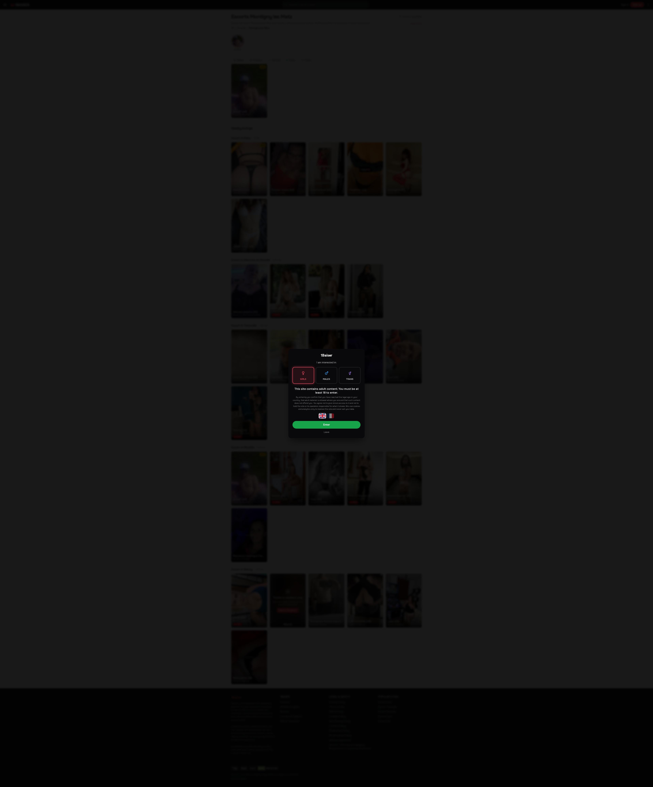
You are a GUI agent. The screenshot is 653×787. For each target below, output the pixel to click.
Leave (326, 432)
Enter (326, 424)
